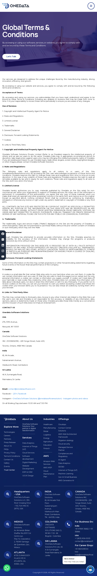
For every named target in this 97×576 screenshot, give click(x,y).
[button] (6, 568)
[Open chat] (90, 569)
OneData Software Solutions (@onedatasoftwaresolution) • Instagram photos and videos (50, 399)
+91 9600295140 (81, 549)
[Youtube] (3, 256)
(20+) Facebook (19, 394)
